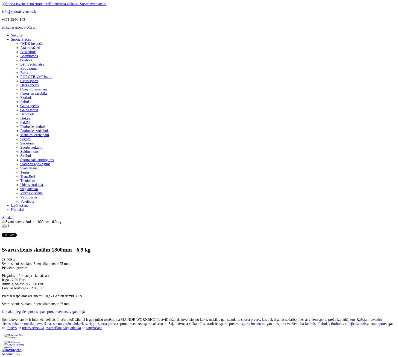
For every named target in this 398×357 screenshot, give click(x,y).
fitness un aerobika (33, 93)
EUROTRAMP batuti (36, 77)
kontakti (8, 312)
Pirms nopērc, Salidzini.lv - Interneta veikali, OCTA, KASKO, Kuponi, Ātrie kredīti (12, 351)
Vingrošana (28, 197)
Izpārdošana (20, 205)
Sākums (17, 35)
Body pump (29, 68)
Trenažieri (27, 176)
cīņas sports (378, 324)
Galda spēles (29, 106)
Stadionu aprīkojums (35, 164)
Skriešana (27, 143)
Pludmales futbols (33, 127)
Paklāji (25, 122)
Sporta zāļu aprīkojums (37, 160)
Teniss (24, 172)
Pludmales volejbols (34, 131)
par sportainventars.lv (55, 312)
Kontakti (17, 210)
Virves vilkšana (31, 193)
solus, (69, 324)
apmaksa (33, 312)
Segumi (25, 139)
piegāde (20, 312)
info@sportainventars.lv (19, 12)
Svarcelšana (29, 168)
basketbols (308, 324)
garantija (78, 312)
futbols (25, 102)
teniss (364, 324)
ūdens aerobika (33, 328)
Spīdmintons (29, 151)
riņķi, (92, 324)
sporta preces (107, 324)
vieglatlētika (29, 189)
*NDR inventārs (32, 43)
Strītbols (26, 156)
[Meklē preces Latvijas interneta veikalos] (14, 344)
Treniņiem (27, 181)
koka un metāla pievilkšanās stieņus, (38, 324)
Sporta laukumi (31, 147)
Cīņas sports (29, 81)
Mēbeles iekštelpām (34, 135)
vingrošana (94, 328)
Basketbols (28, 52)
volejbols (351, 324)
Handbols (27, 114)
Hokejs (25, 118)
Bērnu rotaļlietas (32, 64)
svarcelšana (54, 328)
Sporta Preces (21, 39)
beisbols (26, 60)
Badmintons (29, 56)
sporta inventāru (253, 324)
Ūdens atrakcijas (32, 185)
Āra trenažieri (30, 48)
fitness (12, 328)
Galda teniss (29, 110)
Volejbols (27, 201)
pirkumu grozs (18, 27)
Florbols (26, 97)
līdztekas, (81, 324)
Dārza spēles (29, 85)
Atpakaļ (7, 217)
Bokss (24, 73)
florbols (337, 324)
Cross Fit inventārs (33, 89)
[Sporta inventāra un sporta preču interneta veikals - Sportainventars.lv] (54, 4)
